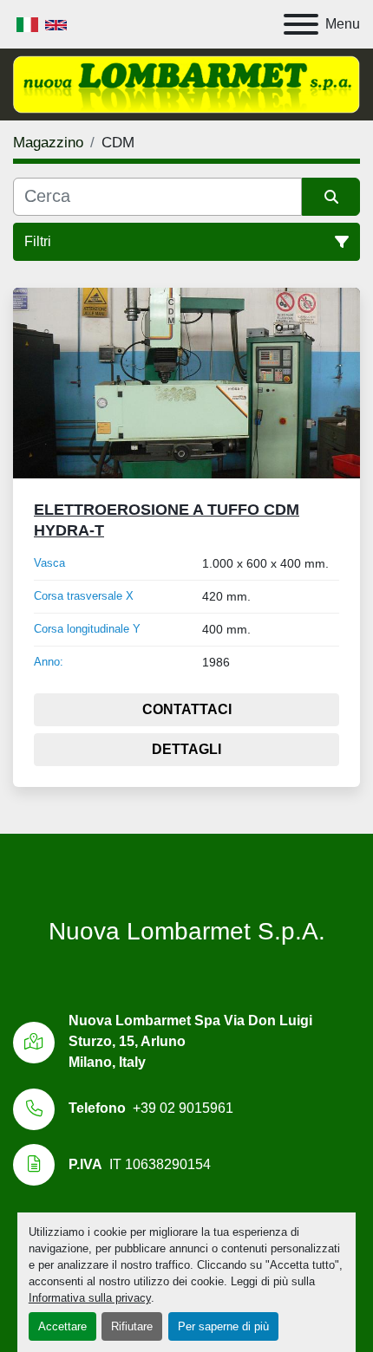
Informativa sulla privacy (90, 1297)
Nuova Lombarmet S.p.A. (187, 931)
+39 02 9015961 (183, 1108)
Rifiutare (132, 1326)
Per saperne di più (223, 1326)
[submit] (331, 197)
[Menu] (301, 24)
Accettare (62, 1326)
